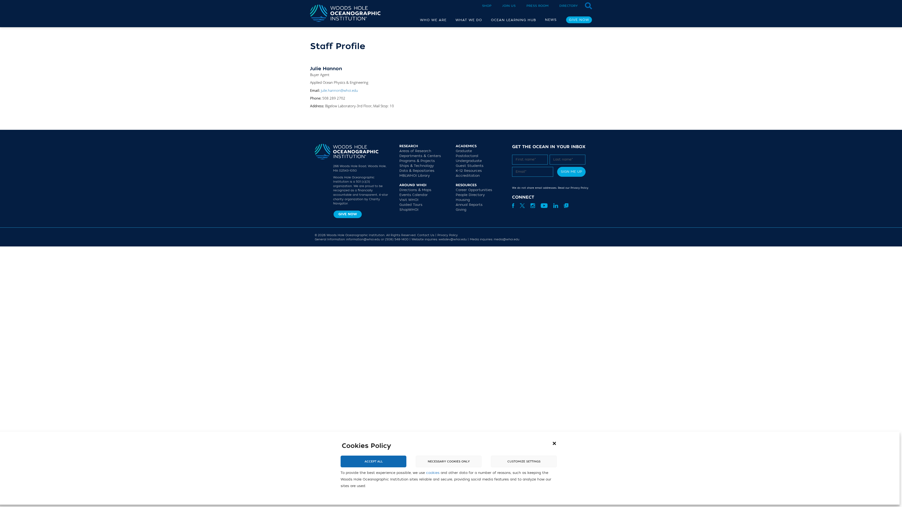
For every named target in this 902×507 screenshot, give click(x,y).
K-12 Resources (469, 171)
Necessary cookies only (449, 461)
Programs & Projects (417, 161)
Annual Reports (469, 205)
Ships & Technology (416, 166)
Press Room (537, 6)
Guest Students (469, 166)
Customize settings (523, 461)
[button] (554, 443)
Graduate (464, 151)
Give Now (579, 20)
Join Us (509, 6)
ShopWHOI (408, 209)
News (551, 20)
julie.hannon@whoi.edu (339, 90)
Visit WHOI (408, 200)
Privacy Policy (579, 187)
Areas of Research (415, 151)
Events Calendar (413, 195)
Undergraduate (469, 161)
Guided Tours (410, 205)
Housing (463, 200)
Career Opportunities (474, 190)
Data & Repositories (416, 171)
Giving (461, 209)
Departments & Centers (420, 156)
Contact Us (425, 235)
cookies (432, 473)
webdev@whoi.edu (453, 239)
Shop (486, 6)
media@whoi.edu (506, 239)
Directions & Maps (415, 190)
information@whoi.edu (363, 239)
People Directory (470, 195)
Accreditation (468, 175)
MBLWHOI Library (414, 175)
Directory (568, 6)
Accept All (374, 461)
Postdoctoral (467, 156)
